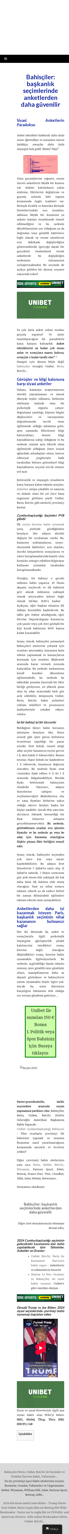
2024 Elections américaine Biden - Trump (30, 1503)
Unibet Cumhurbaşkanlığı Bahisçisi (40, 1129)
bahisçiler (23, 366)
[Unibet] (40, 284)
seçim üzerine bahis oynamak (43, 524)
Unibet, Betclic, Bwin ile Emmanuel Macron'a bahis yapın (47, 1261)
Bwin (60, 366)
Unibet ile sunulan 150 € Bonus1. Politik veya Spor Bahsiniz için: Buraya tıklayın (41, 1032)
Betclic (59, 1164)
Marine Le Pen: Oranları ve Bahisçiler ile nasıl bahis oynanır (47, 1279)
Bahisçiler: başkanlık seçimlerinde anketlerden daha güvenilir (34, 17)
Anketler (23, 489)
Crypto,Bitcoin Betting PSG (42, 1507)
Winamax (23, 1169)
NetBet (47, 1164)
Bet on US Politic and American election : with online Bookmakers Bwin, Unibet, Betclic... (35, 1517)
